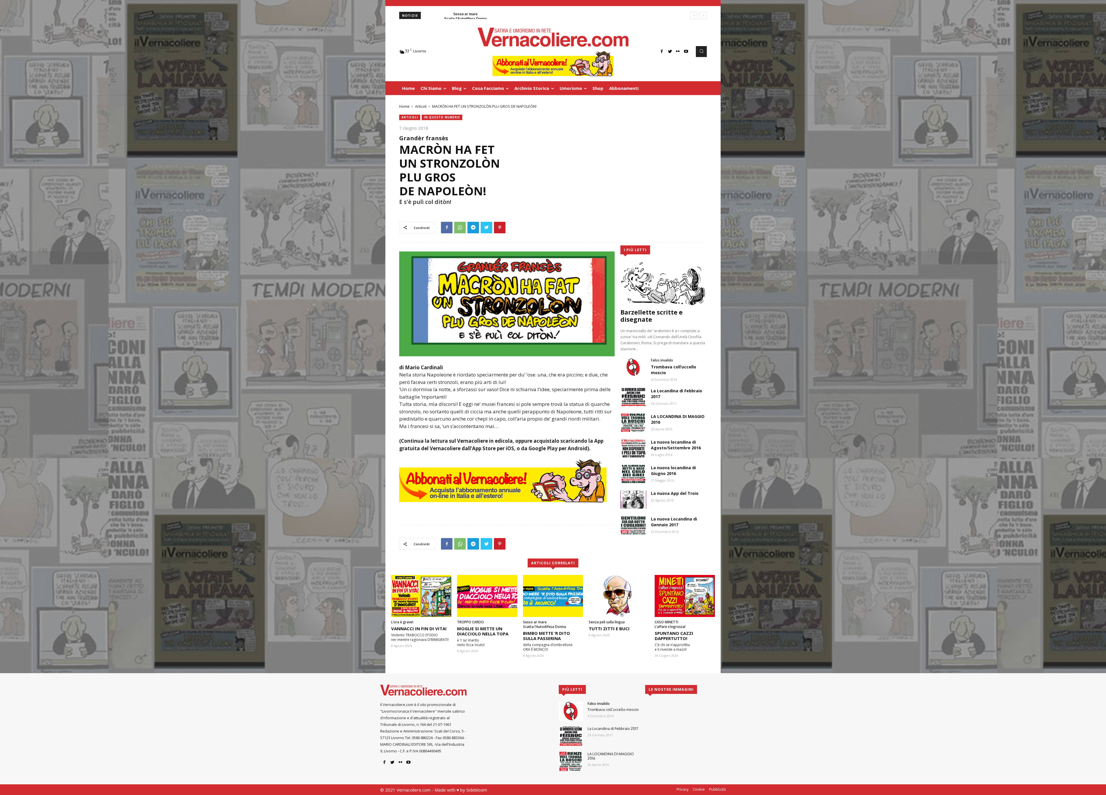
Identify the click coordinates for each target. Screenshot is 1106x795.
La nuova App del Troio (674, 493)
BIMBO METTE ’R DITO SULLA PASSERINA (546, 635)
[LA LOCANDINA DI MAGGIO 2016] (633, 423)
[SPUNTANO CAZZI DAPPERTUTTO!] (685, 596)
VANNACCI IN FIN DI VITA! (418, 628)
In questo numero (442, 117)
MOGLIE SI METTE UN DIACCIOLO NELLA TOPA (482, 631)
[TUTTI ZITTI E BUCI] (619, 596)
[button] (701, 51)
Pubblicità (717, 789)
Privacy (682, 789)
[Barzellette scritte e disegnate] (663, 283)
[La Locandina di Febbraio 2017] (633, 397)
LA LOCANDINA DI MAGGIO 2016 (611, 756)
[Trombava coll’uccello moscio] (633, 367)
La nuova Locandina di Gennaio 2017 (674, 521)
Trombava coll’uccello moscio (613, 709)
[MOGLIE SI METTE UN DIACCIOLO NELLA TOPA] (487, 596)
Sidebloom (476, 790)
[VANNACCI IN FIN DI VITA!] (421, 596)
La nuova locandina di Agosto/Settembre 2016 (676, 444)
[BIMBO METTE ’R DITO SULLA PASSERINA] (553, 596)
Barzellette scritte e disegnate (651, 315)
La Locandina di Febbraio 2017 (613, 728)
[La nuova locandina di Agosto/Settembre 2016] (633, 448)
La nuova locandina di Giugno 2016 (673, 470)
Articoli (421, 106)
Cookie (699, 789)
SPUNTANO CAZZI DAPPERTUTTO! (674, 635)
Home (404, 106)
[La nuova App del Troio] (633, 500)
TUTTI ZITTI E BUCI (609, 628)
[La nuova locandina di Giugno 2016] (633, 474)
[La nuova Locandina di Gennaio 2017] (633, 525)
